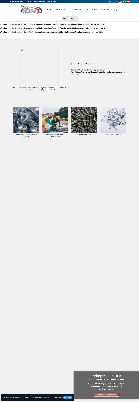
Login (114, 2)
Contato (106, 10)
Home (48, 10)
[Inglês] (120, 1)
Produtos (61, 10)
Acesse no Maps (17, 1)
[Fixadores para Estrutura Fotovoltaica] (55, 120)
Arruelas (88, 64)
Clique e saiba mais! (106, 394)
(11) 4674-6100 (32, 1)
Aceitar (67, 397)
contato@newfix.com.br (49, 1)
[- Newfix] (31, 10)
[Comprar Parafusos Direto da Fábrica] (26, 120)
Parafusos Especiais (113, 134)
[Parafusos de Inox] (84, 120)
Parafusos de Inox (84, 134)
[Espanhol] (128, 1)
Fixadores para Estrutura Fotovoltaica (55, 135)
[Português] (124, 1)
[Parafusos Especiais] (113, 120)
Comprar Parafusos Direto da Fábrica (26, 135)
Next (129, 303)
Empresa (76, 10)
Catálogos (91, 10)
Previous (10, 303)
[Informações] (116, 9)
